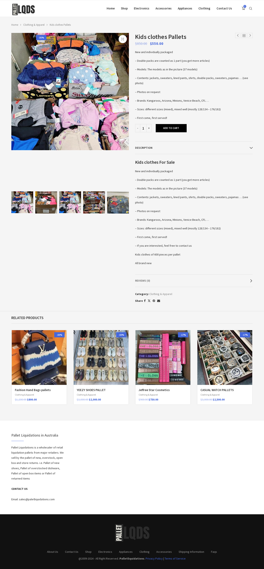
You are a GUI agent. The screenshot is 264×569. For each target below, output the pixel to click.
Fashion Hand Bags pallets (33, 390)
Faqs (214, 552)
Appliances (185, 8)
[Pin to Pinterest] (154, 300)
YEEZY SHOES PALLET (91, 390)
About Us (52, 552)
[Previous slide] (15, 202)
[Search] (251, 8)
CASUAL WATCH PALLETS (217, 390)
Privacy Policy (154, 558)
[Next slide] (125, 202)
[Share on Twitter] (149, 300)
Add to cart (171, 128)
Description (143, 148)
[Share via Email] (158, 300)
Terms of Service (175, 558)
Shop (124, 8)
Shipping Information (191, 552)
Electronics (141, 8)
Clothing (204, 8)
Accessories (164, 8)
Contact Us (224, 8)
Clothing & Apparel (34, 25)
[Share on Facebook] (145, 300)
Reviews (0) (142, 280)
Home (111, 8)
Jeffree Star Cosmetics (154, 390)
